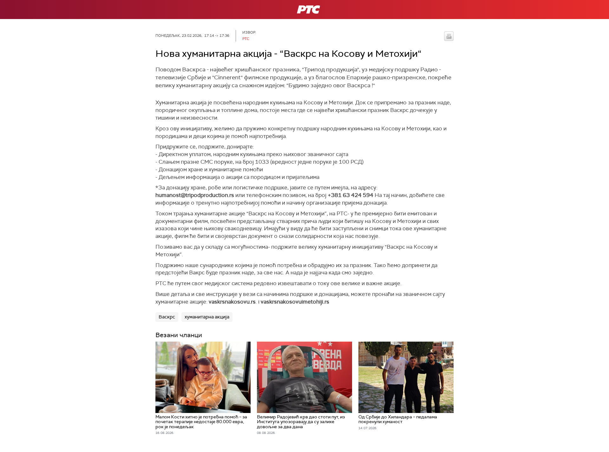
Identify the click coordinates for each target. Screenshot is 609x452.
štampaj (449, 36)
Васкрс (167, 317)
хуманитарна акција (207, 317)
